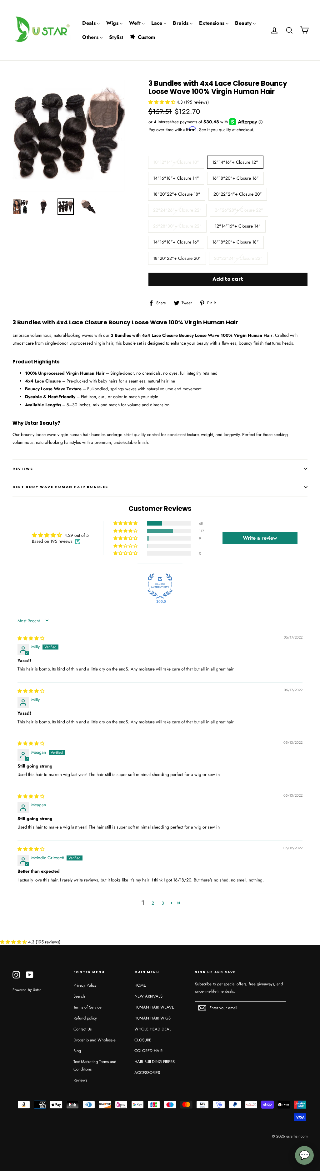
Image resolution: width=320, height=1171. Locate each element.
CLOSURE (142, 1040)
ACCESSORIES (147, 1073)
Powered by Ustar (26, 989)
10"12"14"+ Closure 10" (176, 162)
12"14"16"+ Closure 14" (238, 226)
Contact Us (82, 1029)
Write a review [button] (260, 538)
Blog (77, 1051)
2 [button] (153, 903)
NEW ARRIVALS (148, 996)
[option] (68, 136)
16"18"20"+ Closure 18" (235, 242)
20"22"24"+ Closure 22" (238, 258)
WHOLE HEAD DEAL (152, 1029)
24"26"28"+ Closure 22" (239, 210)
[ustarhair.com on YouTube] (29, 974)
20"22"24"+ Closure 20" (237, 194)
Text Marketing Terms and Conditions (94, 1065)
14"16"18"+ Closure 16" (176, 242)
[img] (31, 638)
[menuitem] (91, 23)
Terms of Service (87, 1007)
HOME (140, 985)
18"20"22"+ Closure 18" (176, 194)
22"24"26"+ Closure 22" (177, 210)
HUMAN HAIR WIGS (152, 1018)
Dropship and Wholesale (94, 1040)
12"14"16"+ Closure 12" (235, 162)
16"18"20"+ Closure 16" (235, 178)
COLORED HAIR (148, 1051)
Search (79, 996)
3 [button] (163, 903)
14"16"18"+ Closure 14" (176, 178)
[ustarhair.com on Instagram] (16, 974)
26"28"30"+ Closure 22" (177, 226)
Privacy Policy (85, 985)
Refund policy (85, 1018)
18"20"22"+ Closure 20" (177, 258)
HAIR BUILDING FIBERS (154, 1062)
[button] (162, 102)
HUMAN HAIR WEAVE (154, 1007)
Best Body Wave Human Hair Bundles (60, 486)
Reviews (80, 1080)
